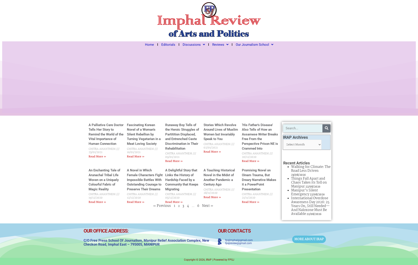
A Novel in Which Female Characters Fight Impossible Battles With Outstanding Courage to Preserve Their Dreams (145, 179)
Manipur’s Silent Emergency (304, 192)
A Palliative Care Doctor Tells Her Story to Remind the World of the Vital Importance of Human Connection (106, 134)
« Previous (162, 206)
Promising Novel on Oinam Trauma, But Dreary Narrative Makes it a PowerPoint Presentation (259, 179)
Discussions (192, 45)
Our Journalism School (252, 45)
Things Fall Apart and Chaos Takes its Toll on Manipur (309, 182)
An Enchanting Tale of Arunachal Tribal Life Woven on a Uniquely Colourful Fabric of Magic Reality (104, 179)
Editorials (168, 45)
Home (149, 45)
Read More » (97, 156)
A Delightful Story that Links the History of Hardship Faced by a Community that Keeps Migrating (181, 179)
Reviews (218, 45)
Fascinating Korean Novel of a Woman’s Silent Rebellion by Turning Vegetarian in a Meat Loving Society (144, 134)
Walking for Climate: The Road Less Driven (310, 169)
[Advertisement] (209, 80)
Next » (207, 206)
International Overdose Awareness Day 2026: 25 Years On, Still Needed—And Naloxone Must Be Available (310, 206)
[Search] (326, 128)
